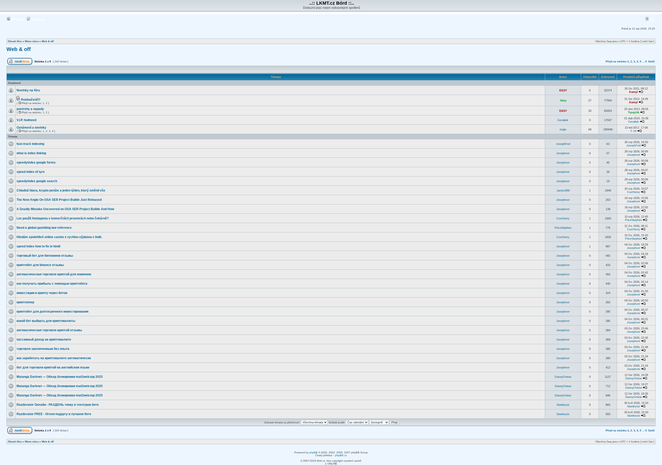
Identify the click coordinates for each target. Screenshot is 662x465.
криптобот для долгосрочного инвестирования (52, 311)
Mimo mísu (32, 41)
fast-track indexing (30, 144)
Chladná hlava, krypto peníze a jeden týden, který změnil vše (61, 190)
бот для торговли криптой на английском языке (53, 367)
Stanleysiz (562, 404)
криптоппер (25, 302)
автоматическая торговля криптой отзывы (49, 330)
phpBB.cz (341, 455)
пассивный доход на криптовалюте (44, 339)
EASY (563, 90)
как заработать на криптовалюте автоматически (54, 358)
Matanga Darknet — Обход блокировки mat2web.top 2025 (60, 377)
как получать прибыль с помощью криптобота (52, 283)
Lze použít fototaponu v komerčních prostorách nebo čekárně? (63, 218)
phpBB (313, 452)
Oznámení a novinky (31, 127)
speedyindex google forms (36, 162)
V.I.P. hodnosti (26, 120)
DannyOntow (563, 376)
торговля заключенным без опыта (43, 349)
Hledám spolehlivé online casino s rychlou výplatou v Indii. (59, 237)
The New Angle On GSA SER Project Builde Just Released (59, 200)
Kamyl (633, 91)
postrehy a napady (30, 109)
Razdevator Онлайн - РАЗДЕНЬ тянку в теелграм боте (58, 405)
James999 (563, 190)
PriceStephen (633, 220)
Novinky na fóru (28, 90)
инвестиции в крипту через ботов (42, 293)
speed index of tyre (31, 172)
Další (651, 61)
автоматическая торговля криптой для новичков (54, 274)
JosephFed (563, 143)
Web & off (48, 41)
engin (563, 129)
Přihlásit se (17, 19)
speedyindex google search (37, 181)
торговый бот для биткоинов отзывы (45, 255)
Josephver (563, 153)
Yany (563, 100)
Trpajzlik (633, 112)
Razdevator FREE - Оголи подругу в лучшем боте (54, 414)
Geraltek (563, 120)
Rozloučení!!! (30, 99)
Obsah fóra (15, 41)
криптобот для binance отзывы (40, 265)
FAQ (652, 19)
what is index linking (31, 153)
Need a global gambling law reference (44, 228)
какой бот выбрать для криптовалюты (46, 321)
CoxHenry (633, 192)
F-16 (633, 130)
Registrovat (37, 19)
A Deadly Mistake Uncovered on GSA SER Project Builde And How (65, 209)
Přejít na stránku (616, 61)
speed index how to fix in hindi (38, 246)
